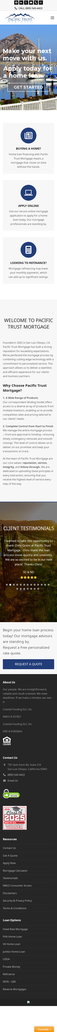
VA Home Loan (11, 947)
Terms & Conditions (14, 911)
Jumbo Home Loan (14, 954)
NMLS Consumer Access (17, 888)
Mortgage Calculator (15, 873)
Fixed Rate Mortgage (15, 932)
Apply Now (9, 866)
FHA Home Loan (12, 939)
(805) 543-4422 (34, 8)
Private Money (11, 969)
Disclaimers (10, 896)
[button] (52, 17)
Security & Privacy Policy (17, 903)
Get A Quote (10, 858)
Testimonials (10, 881)
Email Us (13, 783)
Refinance (9, 977)
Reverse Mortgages (14, 992)
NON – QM (9, 984)
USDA (6, 962)
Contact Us (9, 851)
